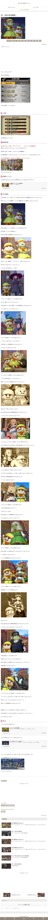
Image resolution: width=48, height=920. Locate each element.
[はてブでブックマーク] (21, 41)
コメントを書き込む (24, 904)
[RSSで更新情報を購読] (4, 812)
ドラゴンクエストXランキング (6, 172)
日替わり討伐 (4, 780)
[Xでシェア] (9, 41)
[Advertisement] (24, 59)
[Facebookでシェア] (15, 41)
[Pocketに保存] (27, 41)
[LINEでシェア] (33, 41)
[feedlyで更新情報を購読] (2, 812)
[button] (39, 41)
